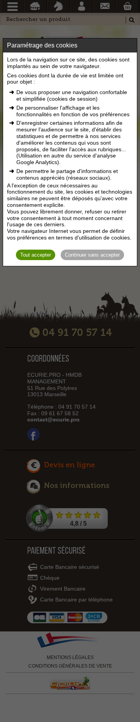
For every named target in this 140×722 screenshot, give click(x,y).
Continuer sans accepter (92, 255)
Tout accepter (35, 255)
